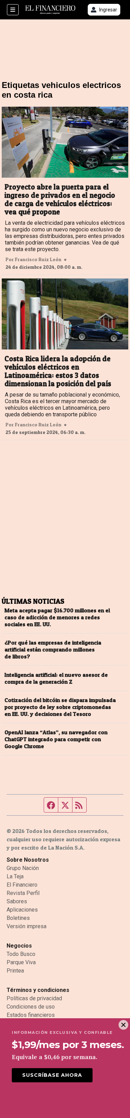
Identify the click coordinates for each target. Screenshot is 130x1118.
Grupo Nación (23, 868)
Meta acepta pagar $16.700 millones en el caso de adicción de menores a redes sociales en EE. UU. (57, 617)
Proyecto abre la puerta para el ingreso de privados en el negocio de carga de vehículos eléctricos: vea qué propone (60, 199)
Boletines (18, 918)
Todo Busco (21, 954)
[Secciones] (13, 9)
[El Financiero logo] (50, 10)
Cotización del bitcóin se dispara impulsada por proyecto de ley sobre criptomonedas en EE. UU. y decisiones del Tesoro (60, 706)
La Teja (15, 876)
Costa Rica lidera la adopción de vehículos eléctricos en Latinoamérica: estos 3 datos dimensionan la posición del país (58, 371)
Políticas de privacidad (34, 998)
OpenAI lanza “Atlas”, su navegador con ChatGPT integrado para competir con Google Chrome (56, 739)
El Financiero (22, 884)
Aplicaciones (22, 909)
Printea (15, 970)
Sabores (17, 901)
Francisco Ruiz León (38, 259)
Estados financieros (31, 1015)
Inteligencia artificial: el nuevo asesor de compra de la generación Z (56, 678)
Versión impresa (26, 926)
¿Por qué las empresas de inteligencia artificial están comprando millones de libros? (53, 649)
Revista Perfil (23, 893)
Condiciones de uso (31, 1006)
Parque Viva (21, 962)
